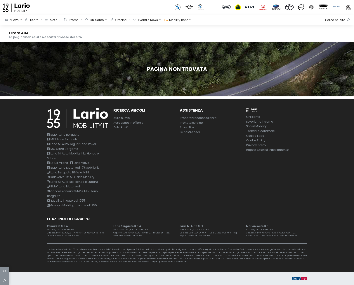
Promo (74, 20)
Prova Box (187, 127)
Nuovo (14, 20)
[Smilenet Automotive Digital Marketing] (299, 278)
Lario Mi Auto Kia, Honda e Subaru (74, 182)
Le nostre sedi (190, 132)
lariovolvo (57, 177)
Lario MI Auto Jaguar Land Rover (73, 144)
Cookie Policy (255, 140)
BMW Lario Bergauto (64, 135)
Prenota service (191, 123)
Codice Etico (255, 136)
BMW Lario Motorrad (65, 168)
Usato (34, 20)
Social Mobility (256, 126)
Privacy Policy (256, 145)
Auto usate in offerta (128, 123)
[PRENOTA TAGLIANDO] (4, 280)
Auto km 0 (120, 127)
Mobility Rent (178, 20)
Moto (53, 20)
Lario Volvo (81, 163)
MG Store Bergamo (64, 149)
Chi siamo (97, 20)
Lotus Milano (59, 163)
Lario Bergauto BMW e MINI (69, 172)
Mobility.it (92, 168)
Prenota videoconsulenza (198, 118)
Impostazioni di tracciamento (267, 150)
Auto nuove (121, 118)
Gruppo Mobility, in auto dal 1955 (73, 205)
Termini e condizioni (260, 131)
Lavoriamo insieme (259, 121)
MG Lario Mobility (81, 177)
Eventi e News (148, 20)
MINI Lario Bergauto (64, 139)
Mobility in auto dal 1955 (67, 200)
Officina (120, 20)
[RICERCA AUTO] (4, 271)
